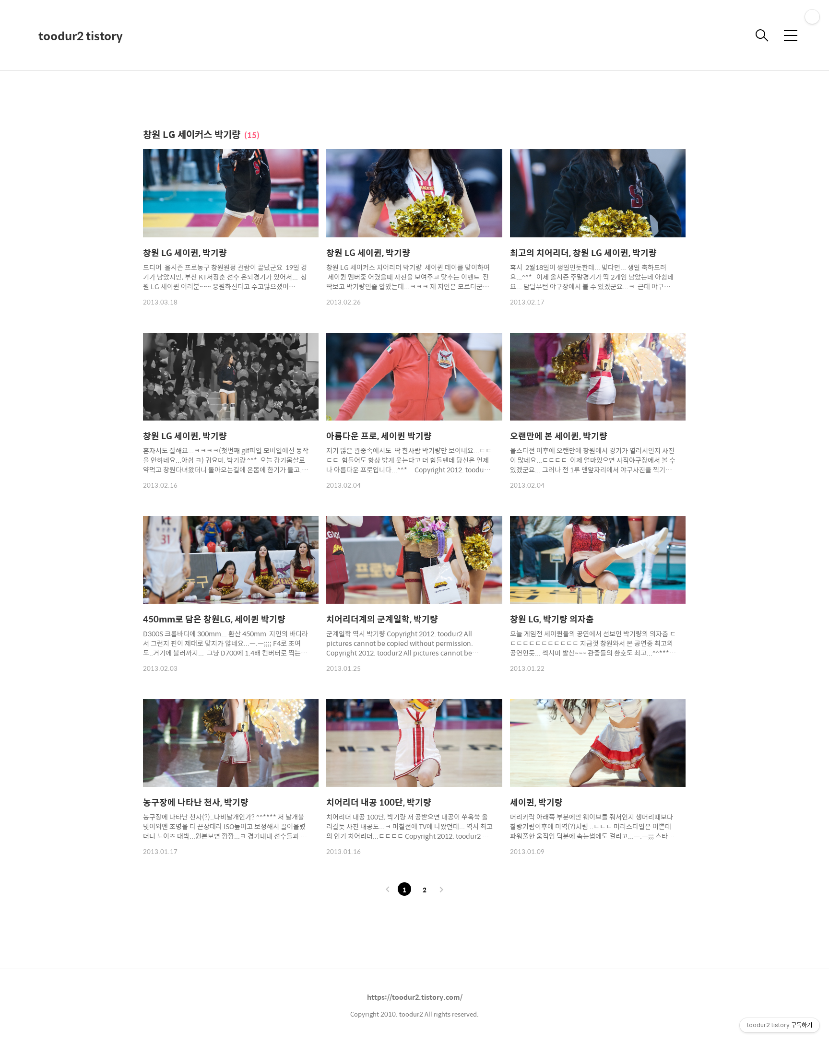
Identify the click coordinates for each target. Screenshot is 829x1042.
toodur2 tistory (80, 35)
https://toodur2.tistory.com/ (414, 997)
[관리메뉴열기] (812, 17)
